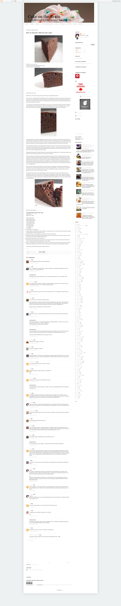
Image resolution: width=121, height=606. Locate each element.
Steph (30, 393)
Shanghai (77, 231)
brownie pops (78, 254)
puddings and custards (80, 352)
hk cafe (77, 309)
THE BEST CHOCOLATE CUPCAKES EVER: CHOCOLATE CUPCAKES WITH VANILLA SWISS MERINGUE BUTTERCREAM (88, 146)
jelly (77, 321)
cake (77, 258)
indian (77, 316)
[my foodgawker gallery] (85, 109)
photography (78, 345)
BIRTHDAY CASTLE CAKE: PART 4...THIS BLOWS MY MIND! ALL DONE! (88, 190)
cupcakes (77, 284)
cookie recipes (78, 281)
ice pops (77, 313)
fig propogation (78, 298)
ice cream (77, 312)
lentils (77, 329)
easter (77, 291)
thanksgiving (78, 385)
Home (49, 562)
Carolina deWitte (32, 410)
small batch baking (79, 375)
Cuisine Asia (38, 210)
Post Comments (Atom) (35, 564)
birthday (77, 245)
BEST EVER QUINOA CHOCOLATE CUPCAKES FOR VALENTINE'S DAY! (88, 155)
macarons (77, 333)
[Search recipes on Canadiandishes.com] (78, 115)
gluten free (78, 305)
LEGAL (75, 24)
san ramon (78, 368)
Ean (30, 503)
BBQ (77, 224)
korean (77, 328)
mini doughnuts (78, 338)
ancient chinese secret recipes (33, 253)
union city (78, 389)
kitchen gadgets (78, 325)
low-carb (77, 332)
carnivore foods (78, 268)
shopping (77, 372)
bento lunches (78, 242)
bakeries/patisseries (79, 238)
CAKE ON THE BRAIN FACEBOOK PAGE (84, 63)
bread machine (78, 249)
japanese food (78, 319)
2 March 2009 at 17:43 (33, 415)
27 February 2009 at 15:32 (33, 350)
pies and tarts (78, 346)
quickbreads (78, 353)
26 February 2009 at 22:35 (33, 278)
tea (76, 383)
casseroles (78, 269)
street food (78, 380)
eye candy (78, 294)
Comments (79, 52)
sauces (77, 369)
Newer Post (28, 562)
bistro (77, 248)
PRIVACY (81, 24)
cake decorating (78, 261)
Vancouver (78, 232)
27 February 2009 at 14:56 (33, 343)
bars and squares (79, 241)
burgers (77, 256)
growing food (78, 306)
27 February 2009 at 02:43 (33, 294)
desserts (77, 285)
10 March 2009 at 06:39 (33, 456)
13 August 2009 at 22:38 (33, 531)
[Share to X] (42, 252)
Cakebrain (31, 251)
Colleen (30, 298)
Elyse (30, 353)
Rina (30, 266)
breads (77, 251)
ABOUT (26, 24)
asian (77, 235)
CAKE (56, 24)
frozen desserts (78, 302)
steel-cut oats (78, 379)
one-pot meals (78, 339)
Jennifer (30, 435)
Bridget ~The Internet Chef (34, 534)
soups (77, 378)
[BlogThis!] (40, 252)
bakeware (77, 239)
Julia (30, 312)
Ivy (30, 418)
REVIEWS (69, 24)
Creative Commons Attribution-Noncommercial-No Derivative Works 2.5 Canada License (58, 584)
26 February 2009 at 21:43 (33, 263)
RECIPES (37, 24)
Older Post (69, 562)
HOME (32, 24)
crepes (77, 282)
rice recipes (78, 363)
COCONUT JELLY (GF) (86, 206)
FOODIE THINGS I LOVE (81, 225)
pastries (77, 343)
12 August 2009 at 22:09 (33, 524)
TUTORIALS (62, 24)
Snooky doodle (32, 281)
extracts (77, 292)
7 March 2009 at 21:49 (33, 445)
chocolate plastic (79, 276)
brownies (77, 255)
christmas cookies (79, 278)
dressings (77, 288)
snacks (77, 376)
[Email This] (39, 252)
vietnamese (78, 395)
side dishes (78, 373)
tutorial (77, 388)
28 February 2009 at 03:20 (33, 365)
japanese (77, 318)
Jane (30, 510)
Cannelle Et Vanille (32, 361)
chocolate (77, 275)
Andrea (30, 449)
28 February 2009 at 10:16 (33, 381)
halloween (78, 308)
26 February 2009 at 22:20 (33, 271)
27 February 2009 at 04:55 (33, 308)
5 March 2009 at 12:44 (33, 438)
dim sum (77, 286)
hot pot (77, 311)
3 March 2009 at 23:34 (33, 431)
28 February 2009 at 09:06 (33, 374)
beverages (78, 244)
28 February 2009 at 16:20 (33, 389)
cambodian (78, 265)
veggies (77, 392)
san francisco (78, 366)
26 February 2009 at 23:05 (33, 286)
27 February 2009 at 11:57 (33, 336)
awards (77, 237)
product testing (78, 351)
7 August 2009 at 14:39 (33, 516)
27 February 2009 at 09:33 (33, 316)
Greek (77, 227)
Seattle (77, 229)
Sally (30, 289)
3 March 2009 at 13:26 (33, 422)
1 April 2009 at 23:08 (32, 499)
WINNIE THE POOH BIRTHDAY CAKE (88, 214)
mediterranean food (79, 336)
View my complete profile (84, 37)
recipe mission (78, 358)
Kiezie (30, 346)
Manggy (30, 425)
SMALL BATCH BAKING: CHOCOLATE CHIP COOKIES (87, 168)
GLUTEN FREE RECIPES (47, 24)
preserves (77, 349)
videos (77, 393)
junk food (77, 322)
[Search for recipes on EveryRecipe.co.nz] (78, 112)
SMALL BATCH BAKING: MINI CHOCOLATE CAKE (88, 175)
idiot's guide (78, 315)
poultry (77, 348)
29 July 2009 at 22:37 (33, 506)
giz (29, 460)
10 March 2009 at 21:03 (33, 481)
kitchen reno (78, 326)
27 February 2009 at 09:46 (33, 325)
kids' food (78, 323)
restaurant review (79, 362)
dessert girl (31, 339)
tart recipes (78, 382)
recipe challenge (79, 356)
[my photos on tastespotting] (85, 96)
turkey (77, 386)
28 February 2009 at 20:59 (33, 406)
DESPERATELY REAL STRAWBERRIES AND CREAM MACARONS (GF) (88, 199)
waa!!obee (31, 485)
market (77, 335)
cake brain (34, 584)
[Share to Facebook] (43, 252)
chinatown (78, 272)
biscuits (77, 247)
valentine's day (78, 390)
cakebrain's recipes (46, 253)
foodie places (78, 301)
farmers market (78, 296)
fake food (77, 295)
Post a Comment (30, 540)
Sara (30, 259)
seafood (77, 370)
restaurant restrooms (79, 361)
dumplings (78, 289)
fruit (77, 303)
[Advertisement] (48, 551)
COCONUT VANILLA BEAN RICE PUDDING (88, 183)
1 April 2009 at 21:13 (32, 490)
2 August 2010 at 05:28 (33, 538)
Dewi (30, 368)
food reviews (78, 299)
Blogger (62, 590)
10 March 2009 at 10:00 (33, 465)
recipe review (78, 359)
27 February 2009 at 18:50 (33, 358)
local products (78, 331)
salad (77, 365)
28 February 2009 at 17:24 (33, 398)
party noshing (78, 341)
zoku (77, 398)
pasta (77, 342)
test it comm (31, 378)
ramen (77, 355)
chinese (77, 274)
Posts (78, 50)
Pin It (27, 248)
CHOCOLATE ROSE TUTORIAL (88, 160)
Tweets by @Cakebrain (79, 133)
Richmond (78, 228)
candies (77, 266)
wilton (77, 396)
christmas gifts (78, 279)
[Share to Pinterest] (44, 252)
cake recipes (40, 253)
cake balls (77, 259)
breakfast (77, 252)
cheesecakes (78, 271)
